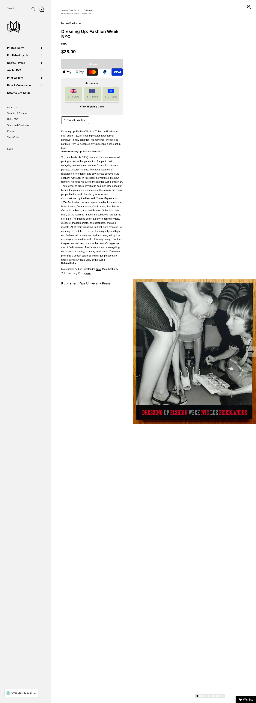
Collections (89, 10)
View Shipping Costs (92, 106)
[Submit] (33, 9)
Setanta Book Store (70, 10)
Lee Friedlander (73, 23)
